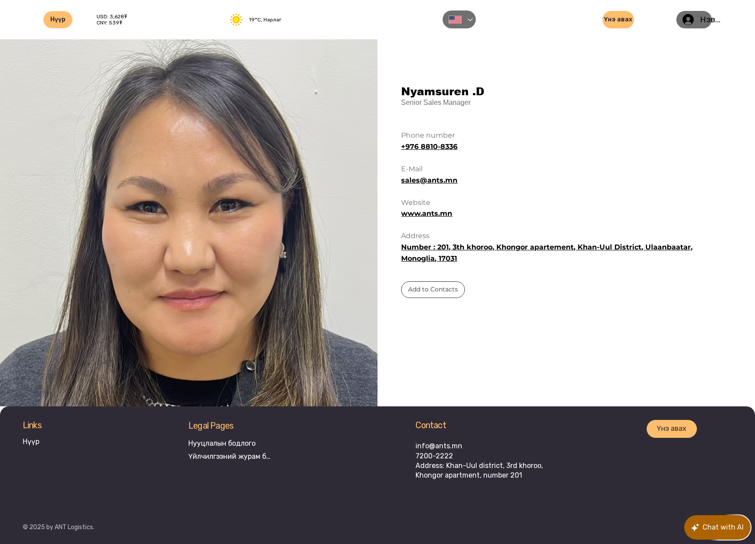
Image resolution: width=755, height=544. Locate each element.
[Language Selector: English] (459, 19)
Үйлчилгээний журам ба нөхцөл (231, 456)
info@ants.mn (439, 446)
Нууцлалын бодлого (222, 443)
